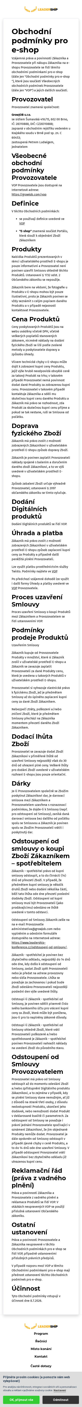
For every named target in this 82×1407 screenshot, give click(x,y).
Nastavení (60, 1390)
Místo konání (41, 1349)
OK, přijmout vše (21, 1400)
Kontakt (41, 1356)
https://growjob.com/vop (29, 194)
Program (41, 1333)
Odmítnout (60, 1400)
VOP (22, 223)
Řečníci (41, 1341)
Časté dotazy (41, 1366)
